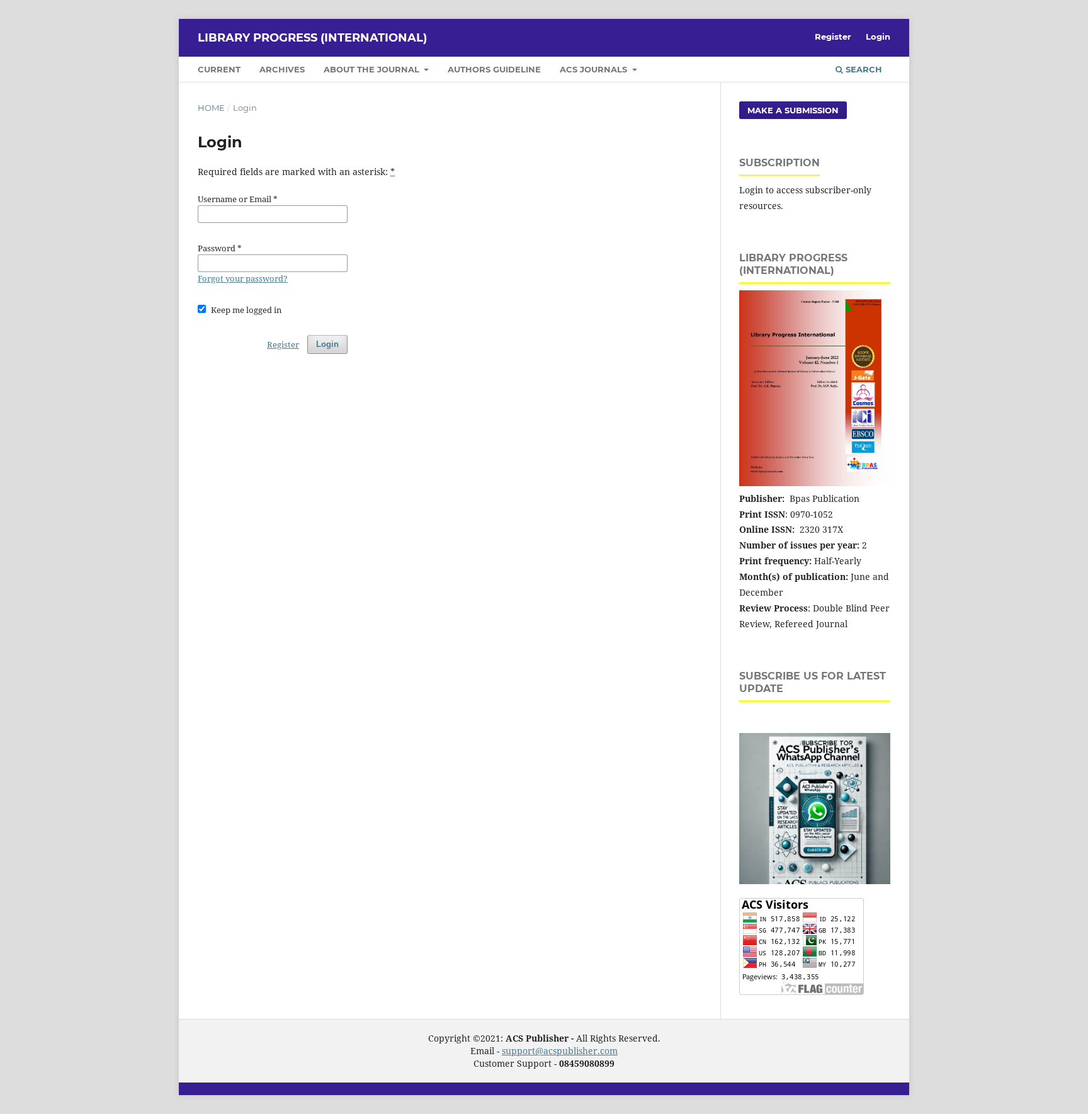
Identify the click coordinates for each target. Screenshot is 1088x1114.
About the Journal (373, 69)
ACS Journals (595, 69)
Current (219, 69)
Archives (282, 69)
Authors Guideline (494, 69)
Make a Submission (793, 110)
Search (862, 69)
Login (878, 36)
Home (211, 108)
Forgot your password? (243, 278)
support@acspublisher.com (560, 1051)
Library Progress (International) (312, 38)
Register (833, 36)
